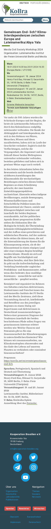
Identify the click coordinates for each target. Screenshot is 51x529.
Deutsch (24, 3)
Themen (36, 491)
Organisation (12, 491)
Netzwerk (36, 497)
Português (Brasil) (40, 3)
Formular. (32, 403)
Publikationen (12, 500)
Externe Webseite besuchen (20, 104)
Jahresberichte (13, 497)
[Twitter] (33, 457)
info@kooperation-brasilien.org (24, 449)
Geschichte (11, 494)
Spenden (10, 509)
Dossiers (36, 494)
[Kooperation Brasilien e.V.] (15, 8)
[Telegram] (18, 467)
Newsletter (24, 509)
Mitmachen (39, 509)
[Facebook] (18, 457)
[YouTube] (25, 477)
